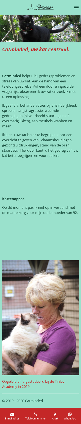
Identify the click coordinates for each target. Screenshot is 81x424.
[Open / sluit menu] (76, 7)
